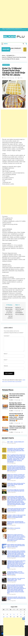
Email (5, 359)
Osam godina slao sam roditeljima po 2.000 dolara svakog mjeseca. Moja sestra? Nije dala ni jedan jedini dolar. (15, 449)
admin (5, 78)
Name (6, 353)
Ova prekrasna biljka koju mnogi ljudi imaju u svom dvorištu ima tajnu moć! (15, 490)
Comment (7, 336)
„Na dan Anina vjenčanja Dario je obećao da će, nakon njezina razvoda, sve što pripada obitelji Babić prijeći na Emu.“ (16, 509)
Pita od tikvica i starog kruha (13, 528)
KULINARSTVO (6, 65)
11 (7, 616)
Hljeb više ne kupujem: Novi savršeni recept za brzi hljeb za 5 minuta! (17, 427)
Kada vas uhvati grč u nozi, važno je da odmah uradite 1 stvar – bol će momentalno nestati (16, 579)
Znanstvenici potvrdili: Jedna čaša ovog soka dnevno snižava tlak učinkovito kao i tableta (16, 598)
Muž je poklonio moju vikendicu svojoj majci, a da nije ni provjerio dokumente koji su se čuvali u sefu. (16, 545)
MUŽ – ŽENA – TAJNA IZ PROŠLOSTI (15, 441)
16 (24, 616)
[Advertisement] (14, 626)
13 (14, 616)
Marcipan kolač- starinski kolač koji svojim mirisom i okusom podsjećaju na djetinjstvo (16, 522)
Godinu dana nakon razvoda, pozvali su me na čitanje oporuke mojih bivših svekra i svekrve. (16, 484)
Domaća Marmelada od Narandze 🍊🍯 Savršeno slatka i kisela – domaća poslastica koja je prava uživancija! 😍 (16, 417)
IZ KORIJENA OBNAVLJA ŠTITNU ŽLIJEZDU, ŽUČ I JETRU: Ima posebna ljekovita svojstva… (15, 573)
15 (21, 616)
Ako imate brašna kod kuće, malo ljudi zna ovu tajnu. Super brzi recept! (17, 395)
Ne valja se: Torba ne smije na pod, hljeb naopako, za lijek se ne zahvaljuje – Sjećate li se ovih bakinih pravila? (16, 516)
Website (6, 366)
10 (3, 616)
